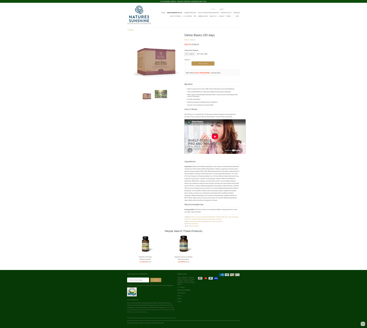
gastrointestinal (205, 221)
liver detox (213, 221)
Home (163, 12)
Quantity (187, 59)
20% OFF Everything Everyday (208, 12)
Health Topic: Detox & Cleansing (229, 217)
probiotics (219, 221)
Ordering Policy (181, 293)
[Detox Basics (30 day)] (155, 61)
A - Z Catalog (180, 287)
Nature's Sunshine (189, 40)
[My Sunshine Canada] (139, 15)
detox (199, 221)
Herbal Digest (203, 16)
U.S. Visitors (187, 16)
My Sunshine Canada (137, 323)
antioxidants (193, 221)
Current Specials (190, 12)
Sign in (213, 9)
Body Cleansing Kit (193, 223)
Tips (195, 16)
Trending (236, 12)
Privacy (179, 298)
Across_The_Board (196, 217)
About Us (213, 16)
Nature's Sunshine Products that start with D (210, 219)
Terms (228, 16)
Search (179, 301)
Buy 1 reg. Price (202, 54)
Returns (179, 295)
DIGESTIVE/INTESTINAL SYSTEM (211, 217)
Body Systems (175, 16)
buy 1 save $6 (190, 54)
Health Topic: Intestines (190, 219)
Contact (221, 16)
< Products (130, 30)
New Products (226, 12)
